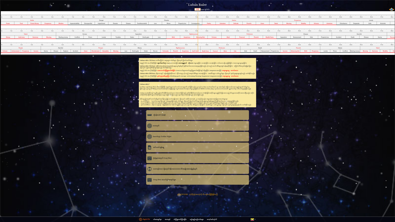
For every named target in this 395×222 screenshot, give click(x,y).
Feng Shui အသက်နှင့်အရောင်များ (164, 180)
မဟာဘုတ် (156, 126)
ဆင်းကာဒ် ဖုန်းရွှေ (158, 147)
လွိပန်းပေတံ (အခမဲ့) (159, 115)
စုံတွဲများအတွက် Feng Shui (162, 158)
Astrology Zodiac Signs (162, 137)
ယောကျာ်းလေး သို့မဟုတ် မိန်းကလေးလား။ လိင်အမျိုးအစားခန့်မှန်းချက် (175, 169)
